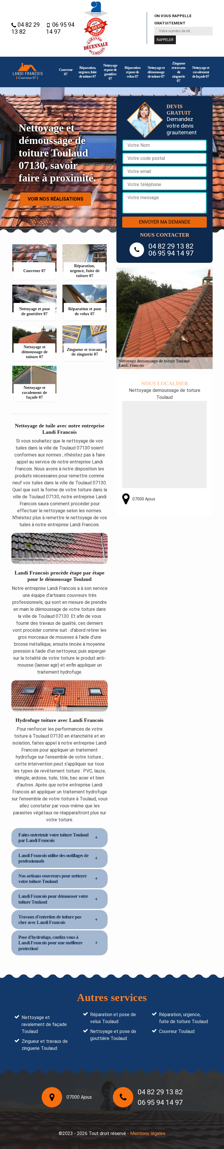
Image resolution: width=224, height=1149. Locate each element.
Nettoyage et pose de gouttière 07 (110, 72)
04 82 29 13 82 (25, 28)
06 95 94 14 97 (60, 28)
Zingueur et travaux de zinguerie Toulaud (45, 1045)
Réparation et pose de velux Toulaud (113, 1018)
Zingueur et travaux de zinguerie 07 (179, 72)
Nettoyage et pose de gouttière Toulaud (113, 1035)
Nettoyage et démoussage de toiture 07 (156, 71)
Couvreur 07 (66, 71)
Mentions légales (147, 1133)
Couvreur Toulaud (177, 1031)
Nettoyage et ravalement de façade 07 (200, 71)
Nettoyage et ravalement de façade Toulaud (44, 1024)
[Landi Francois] (27, 72)
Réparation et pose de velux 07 (132, 71)
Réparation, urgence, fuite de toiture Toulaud (183, 1018)
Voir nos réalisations (55, 199)
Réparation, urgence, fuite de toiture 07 (87, 71)
